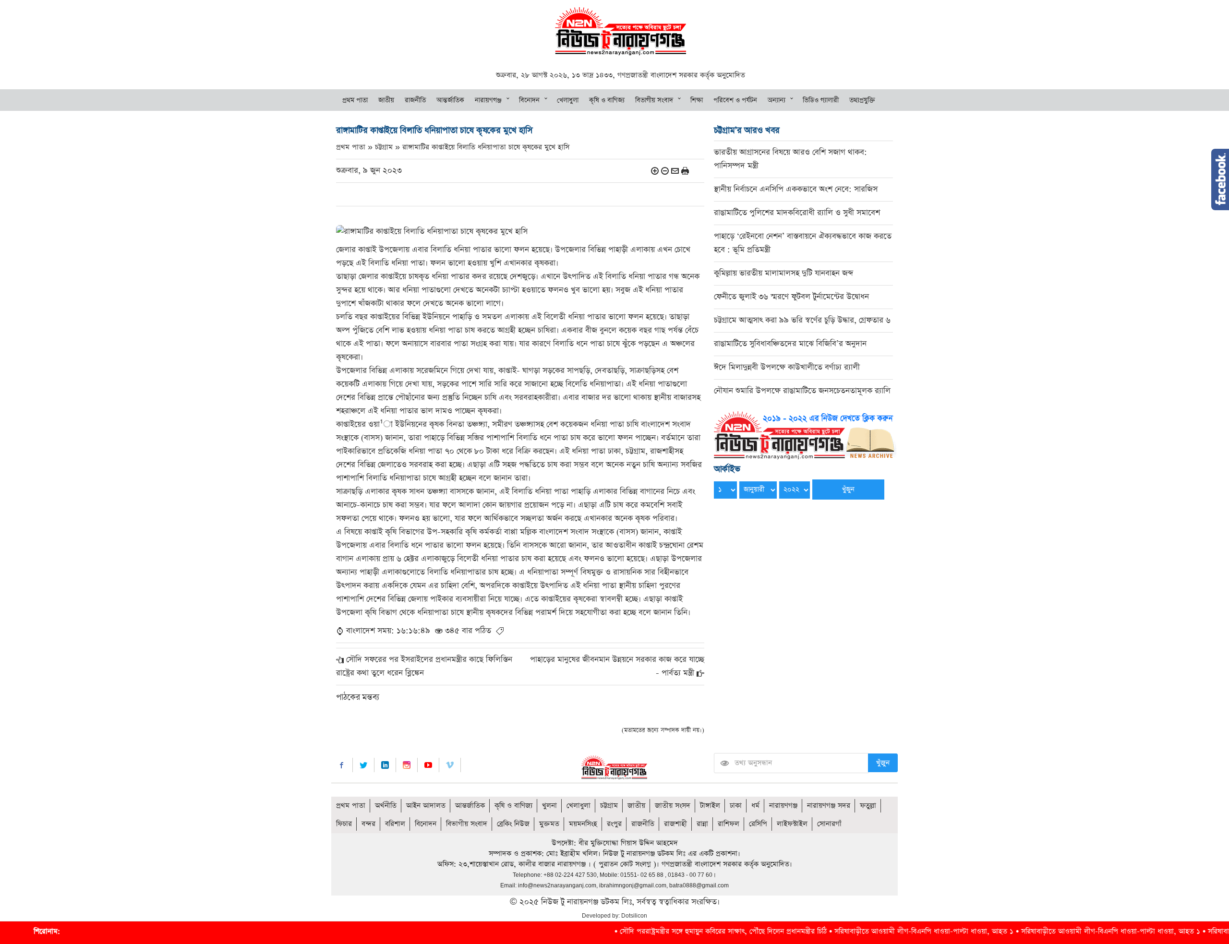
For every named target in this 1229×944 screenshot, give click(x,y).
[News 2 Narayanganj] (620, 30)
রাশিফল (728, 824)
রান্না (702, 824)
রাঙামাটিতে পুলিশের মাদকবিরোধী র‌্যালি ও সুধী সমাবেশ (797, 212)
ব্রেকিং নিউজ (513, 824)
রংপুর (614, 824)
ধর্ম (755, 806)
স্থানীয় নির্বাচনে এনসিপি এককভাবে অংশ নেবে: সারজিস (796, 189)
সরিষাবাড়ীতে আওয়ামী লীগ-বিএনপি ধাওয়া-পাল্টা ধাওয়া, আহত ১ (862, 931)
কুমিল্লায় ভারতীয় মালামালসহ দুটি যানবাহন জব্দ (783, 273)
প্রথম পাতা (355, 100)
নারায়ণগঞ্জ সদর (828, 806)
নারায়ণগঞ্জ (488, 100)
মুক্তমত (549, 824)
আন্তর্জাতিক (450, 100)
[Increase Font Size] (655, 170)
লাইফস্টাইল (792, 824)
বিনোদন (529, 100)
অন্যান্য (776, 100)
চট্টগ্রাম (609, 806)
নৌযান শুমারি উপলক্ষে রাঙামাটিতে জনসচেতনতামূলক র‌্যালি (802, 390)
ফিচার (344, 824)
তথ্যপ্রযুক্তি (862, 100)
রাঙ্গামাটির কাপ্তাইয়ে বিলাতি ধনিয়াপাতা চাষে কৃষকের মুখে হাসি (485, 147)
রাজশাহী (675, 824)
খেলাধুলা (567, 100)
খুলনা (549, 806)
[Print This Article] (685, 170)
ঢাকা (736, 806)
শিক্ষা (696, 100)
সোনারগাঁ (829, 824)
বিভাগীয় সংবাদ (654, 100)
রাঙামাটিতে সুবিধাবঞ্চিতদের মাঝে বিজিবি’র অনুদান (790, 343)
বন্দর (368, 824)
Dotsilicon (634, 915)
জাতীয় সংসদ (672, 806)
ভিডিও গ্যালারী (821, 100)
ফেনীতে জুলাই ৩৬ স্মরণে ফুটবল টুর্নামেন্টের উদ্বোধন (791, 296)
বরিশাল (395, 824)
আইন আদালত (426, 806)
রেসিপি (758, 824)
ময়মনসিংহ (583, 824)
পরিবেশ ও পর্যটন (735, 100)
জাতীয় (386, 100)
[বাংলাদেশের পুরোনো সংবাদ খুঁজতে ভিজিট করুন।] (805, 434)
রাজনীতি (415, 100)
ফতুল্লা (868, 806)
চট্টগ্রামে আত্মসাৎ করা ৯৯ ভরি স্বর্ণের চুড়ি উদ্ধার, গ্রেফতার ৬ (802, 320)
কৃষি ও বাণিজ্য (607, 100)
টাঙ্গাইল (710, 806)
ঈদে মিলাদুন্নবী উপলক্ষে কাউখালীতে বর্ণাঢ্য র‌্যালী (787, 367)
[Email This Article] (675, 170)
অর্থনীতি (386, 806)
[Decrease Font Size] (665, 170)
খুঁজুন (883, 763)
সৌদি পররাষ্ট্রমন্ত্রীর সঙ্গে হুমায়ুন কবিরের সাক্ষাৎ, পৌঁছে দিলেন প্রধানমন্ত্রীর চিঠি (661, 931)
